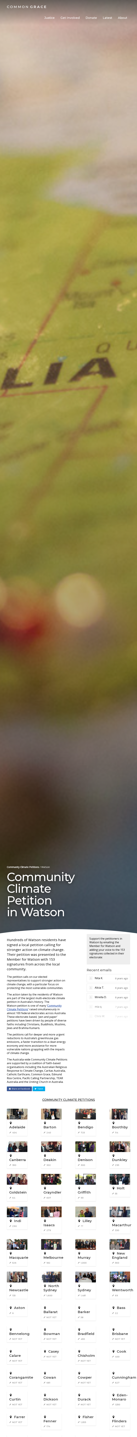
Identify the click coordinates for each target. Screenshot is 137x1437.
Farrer (19, 1417)
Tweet (40, 1088)
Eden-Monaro (120, 1397)
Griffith (84, 1192)
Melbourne (53, 1257)
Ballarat (50, 1312)
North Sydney (51, 1288)
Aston (19, 1308)
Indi (17, 1221)
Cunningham (124, 1377)
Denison (85, 1160)
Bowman (51, 1334)
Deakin (49, 1160)
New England (119, 1255)
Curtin (15, 1399)
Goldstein (18, 1192)
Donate (91, 18)
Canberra (17, 1160)
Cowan (49, 1377)
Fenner (49, 1421)
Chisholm (86, 1355)
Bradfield (86, 1334)
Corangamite (21, 1377)
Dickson (50, 1399)
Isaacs (49, 1225)
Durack (84, 1399)
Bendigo (85, 1127)
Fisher (88, 1417)
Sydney (84, 1290)
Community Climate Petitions (23, 867)
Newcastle (18, 1290)
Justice (49, 18)
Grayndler (52, 1192)
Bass (121, 1308)
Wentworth (122, 1290)
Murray (84, 1257)
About (122, 18)
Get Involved (70, 18)
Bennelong (19, 1334)
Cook (121, 1351)
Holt (121, 1188)
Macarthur (121, 1225)
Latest (107, 18)
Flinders (119, 1421)
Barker (84, 1312)
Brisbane (120, 1334)
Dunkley (119, 1160)
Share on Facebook (21, 1088)
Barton (49, 1127)
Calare (15, 1355)
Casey (53, 1351)
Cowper (85, 1377)
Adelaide (17, 1127)
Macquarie (18, 1257)
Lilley (87, 1221)
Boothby (120, 1127)
